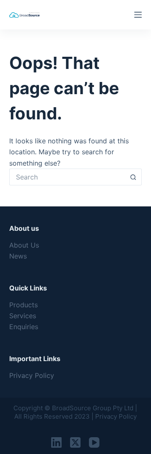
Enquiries (23, 326)
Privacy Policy (31, 375)
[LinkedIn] (56, 442)
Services (22, 315)
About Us (24, 245)
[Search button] (133, 177)
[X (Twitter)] (75, 442)
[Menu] (138, 14)
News (18, 256)
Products (23, 305)
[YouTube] (94, 442)
